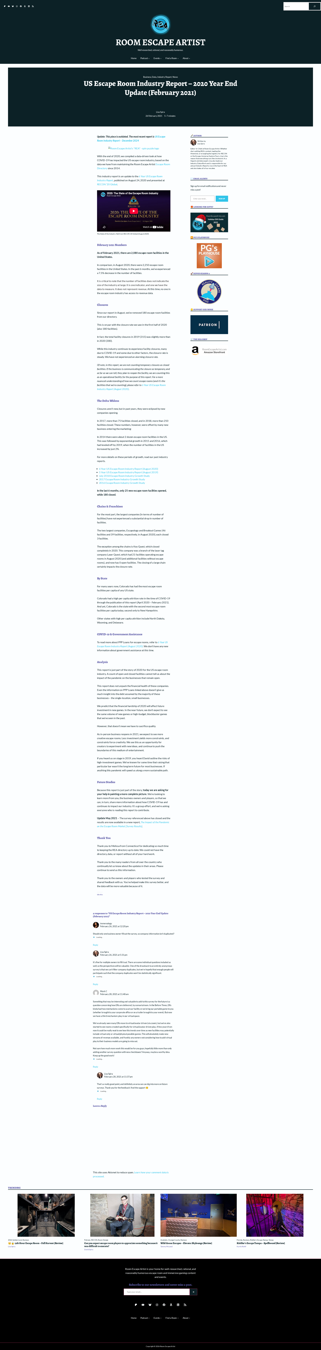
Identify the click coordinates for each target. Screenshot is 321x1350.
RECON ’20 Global (107, 184)
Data (154, 77)
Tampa (271, 1240)
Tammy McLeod (166, 1246)
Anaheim (163, 1240)
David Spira (88, 1249)
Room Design (103, 1240)
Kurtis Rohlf (241, 1246)
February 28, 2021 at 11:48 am (114, 994)
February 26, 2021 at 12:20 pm (114, 926)
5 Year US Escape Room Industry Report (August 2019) (128, 472)
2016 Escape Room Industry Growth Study (122, 482)
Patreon (87, 1240)
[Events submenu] (161, 58)
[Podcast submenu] (149, 58)
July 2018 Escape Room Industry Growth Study (124, 475)
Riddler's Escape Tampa (259, 1240)
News (175, 77)
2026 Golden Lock (15, 1240)
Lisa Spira (160, 112)
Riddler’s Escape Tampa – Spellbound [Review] (261, 1243)
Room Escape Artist (160, 42)
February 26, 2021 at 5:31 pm (113, 955)
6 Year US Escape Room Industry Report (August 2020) (128, 468)
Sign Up (222, 199)
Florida (239, 1240)
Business (147, 77)
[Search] (314, 6)
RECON (94, 1240)
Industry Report (164, 77)
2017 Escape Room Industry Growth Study (122, 479)
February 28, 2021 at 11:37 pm (118, 1076)
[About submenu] (189, 58)
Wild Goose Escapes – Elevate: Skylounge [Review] (186, 1243)
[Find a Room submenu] (178, 58)
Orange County (174, 1240)
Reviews (26, 1240)
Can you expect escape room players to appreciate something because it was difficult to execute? (121, 1245)
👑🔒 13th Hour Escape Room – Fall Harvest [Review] (35, 1243)
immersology (106, 923)
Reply (95, 945)
